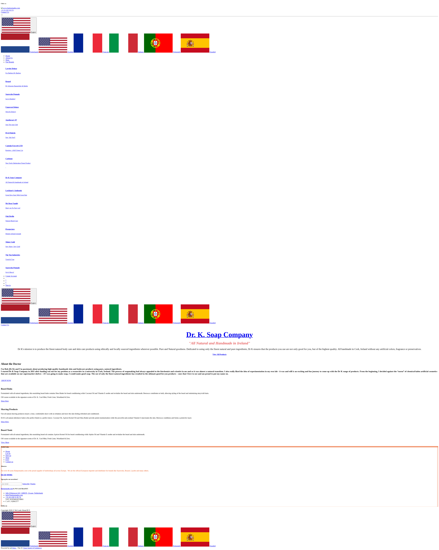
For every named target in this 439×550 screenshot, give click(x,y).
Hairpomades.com (7, 489)
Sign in (8, 285)
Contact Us (5, 12)
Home (7, 451)
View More (5, 442)
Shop (7, 458)
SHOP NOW (6, 380)
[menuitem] (7, 56)
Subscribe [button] (26, 484)
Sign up (8, 456)
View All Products (219, 354)
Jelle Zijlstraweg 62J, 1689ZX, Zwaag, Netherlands (24, 493)
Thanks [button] (32, 484)
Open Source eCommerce (32, 548)
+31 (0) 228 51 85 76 (13, 497)
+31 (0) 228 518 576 (7, 10)
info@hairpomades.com (14, 495)
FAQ (7, 460)
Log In (7, 454)
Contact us (9, 462)
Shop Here (5, 401)
